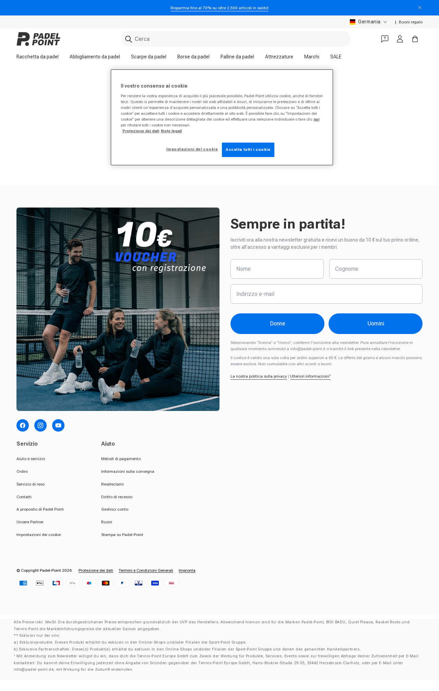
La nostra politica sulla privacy (258, 376)
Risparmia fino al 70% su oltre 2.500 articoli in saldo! (219, 7)
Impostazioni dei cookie (38, 534)
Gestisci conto (114, 509)
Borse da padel (193, 56)
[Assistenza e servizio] (384, 38)
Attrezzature (279, 56)
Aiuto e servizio (30, 458)
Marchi (311, 56)
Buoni (106, 522)
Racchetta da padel (37, 56)
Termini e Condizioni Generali (146, 570)
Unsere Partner (30, 522)
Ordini (22, 471)
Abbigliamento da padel (95, 56)
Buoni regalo (411, 22)
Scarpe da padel (148, 56)
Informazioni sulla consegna (127, 471)
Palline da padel (237, 56)
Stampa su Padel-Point (122, 534)
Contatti (24, 496)
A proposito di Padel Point (40, 509)
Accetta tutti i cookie (248, 149)
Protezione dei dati (96, 570)
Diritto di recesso (116, 496)
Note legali (171, 131)
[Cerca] (128, 39)
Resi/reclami (112, 484)
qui (316, 119)
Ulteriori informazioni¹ (310, 376)
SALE (336, 56)
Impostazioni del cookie (192, 149)
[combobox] (236, 39)
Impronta (187, 570)
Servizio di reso (30, 484)
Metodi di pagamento (121, 458)
